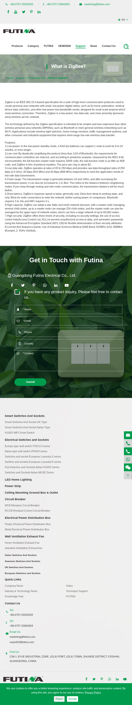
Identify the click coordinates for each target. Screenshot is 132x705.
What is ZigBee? (58, 78)
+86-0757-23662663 (58, 4)
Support (80, 46)
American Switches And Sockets (22, 561)
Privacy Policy (93, 692)
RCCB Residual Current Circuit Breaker (27, 510)
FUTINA (48, 46)
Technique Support (77, 591)
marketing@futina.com (97, 4)
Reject (59, 698)
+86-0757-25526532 (21, 4)
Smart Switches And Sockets (25, 416)
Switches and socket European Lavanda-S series (33, 456)
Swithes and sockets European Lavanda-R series (33, 462)
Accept (72, 698)
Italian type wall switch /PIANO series (26, 451)
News (93, 46)
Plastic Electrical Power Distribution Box (28, 524)
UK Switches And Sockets (19, 567)
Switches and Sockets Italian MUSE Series (29, 472)
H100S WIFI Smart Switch (20, 432)
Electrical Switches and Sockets (27, 439)
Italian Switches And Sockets (21, 555)
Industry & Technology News (21, 591)
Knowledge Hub (36, 78)
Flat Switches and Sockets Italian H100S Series (32, 467)
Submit (30, 382)
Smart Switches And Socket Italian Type (27, 427)
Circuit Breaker (15, 499)
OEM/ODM (64, 46)
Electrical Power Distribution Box (28, 517)
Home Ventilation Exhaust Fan (22, 542)
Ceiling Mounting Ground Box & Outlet (31, 492)
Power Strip (13, 486)
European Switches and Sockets (22, 573)
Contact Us (109, 46)
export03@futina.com (22, 642)
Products (17, 46)
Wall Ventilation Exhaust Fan (24, 536)
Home (9, 78)
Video (69, 585)
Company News (14, 585)
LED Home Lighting (18, 479)
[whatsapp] (128, 459)
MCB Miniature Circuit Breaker (22, 505)
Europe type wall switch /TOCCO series (27, 446)
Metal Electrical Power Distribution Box (27, 529)
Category (33, 46)
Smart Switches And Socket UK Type (26, 422)
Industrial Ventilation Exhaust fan (23, 548)
